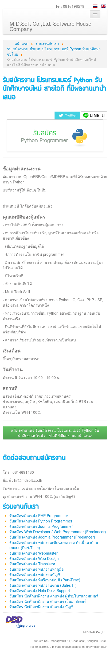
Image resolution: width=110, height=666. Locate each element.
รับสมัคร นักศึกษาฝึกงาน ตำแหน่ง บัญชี (41, 606)
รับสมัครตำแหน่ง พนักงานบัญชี (34, 574)
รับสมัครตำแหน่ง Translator (32, 563)
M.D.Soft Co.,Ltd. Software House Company (50, 26)
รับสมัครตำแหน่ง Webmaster (33, 553)
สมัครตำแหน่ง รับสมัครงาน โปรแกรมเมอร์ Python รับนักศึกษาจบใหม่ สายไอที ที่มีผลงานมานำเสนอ (55, 432)
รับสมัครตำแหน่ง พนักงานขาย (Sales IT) (43, 585)
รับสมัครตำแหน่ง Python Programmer (40, 521)
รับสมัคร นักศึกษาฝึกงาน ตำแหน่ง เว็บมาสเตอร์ (47, 601)
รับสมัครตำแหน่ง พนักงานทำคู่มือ (36, 569)
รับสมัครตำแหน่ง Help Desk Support (39, 590)
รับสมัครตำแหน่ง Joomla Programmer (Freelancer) (52, 537)
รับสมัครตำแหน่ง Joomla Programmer (41, 526)
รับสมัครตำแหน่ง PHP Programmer (38, 515)
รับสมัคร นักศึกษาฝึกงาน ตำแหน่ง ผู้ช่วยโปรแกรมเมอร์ (53, 596)
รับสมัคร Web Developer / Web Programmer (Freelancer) (57, 531)
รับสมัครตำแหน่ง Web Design (34, 558)
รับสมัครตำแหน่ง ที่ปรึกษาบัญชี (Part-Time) (44, 579)
